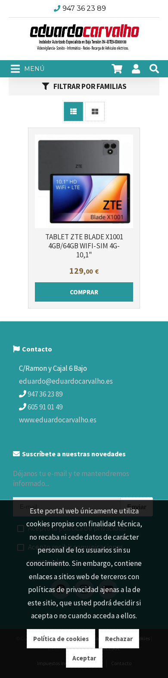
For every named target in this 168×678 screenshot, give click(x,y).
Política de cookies (61, 639)
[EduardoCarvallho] (84, 39)
